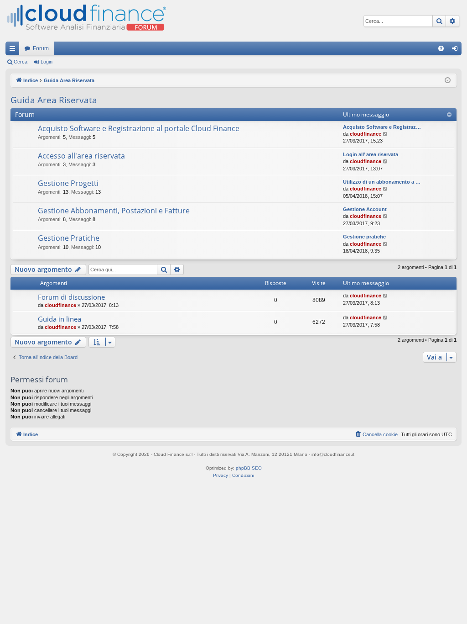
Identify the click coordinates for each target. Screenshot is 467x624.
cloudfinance (365, 134)
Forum (41, 48)
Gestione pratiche (364, 236)
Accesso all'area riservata (81, 156)
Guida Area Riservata (53, 100)
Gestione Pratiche (68, 238)
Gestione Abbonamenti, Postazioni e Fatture (114, 211)
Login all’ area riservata (370, 154)
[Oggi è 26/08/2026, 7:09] (448, 80)
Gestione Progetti (68, 183)
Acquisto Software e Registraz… (382, 127)
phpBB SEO (249, 468)
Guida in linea (59, 318)
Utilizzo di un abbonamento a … (381, 182)
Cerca (20, 61)
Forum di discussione (71, 296)
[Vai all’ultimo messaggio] (386, 295)
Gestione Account (365, 209)
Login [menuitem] (456, 50)
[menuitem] (441, 48)
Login (46, 61)
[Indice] (85, 21)
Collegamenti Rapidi (14, 50)
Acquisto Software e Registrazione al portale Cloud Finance (138, 128)
